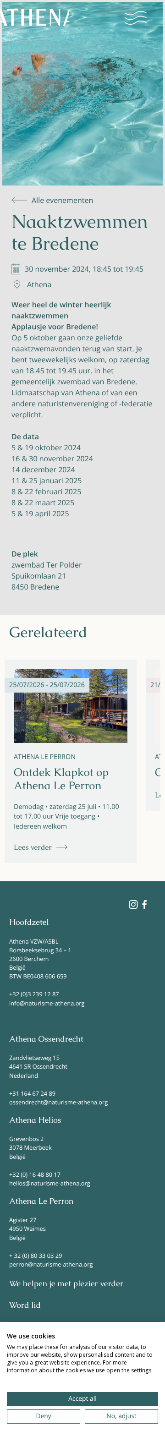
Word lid (25, 1305)
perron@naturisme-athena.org (51, 1264)
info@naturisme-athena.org (47, 1003)
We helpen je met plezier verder (66, 1284)
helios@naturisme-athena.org (49, 1183)
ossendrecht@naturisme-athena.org (58, 1102)
